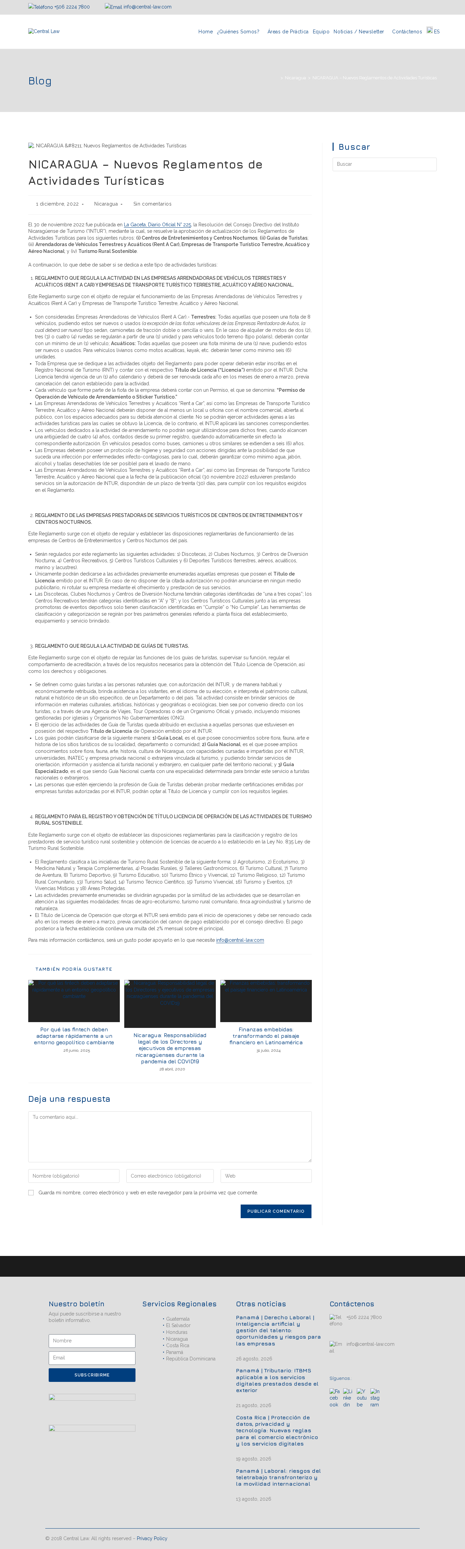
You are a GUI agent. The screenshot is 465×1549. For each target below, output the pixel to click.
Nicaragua (106, 204)
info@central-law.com (147, 7)
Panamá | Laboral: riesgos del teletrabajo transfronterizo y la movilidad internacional (278, 1477)
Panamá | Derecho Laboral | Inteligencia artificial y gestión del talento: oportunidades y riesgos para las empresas (278, 1330)
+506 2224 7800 (72, 7)
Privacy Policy (152, 1538)
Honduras (177, 1332)
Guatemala (178, 1319)
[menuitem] (433, 32)
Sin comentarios (152, 204)
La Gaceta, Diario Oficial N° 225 (157, 224)
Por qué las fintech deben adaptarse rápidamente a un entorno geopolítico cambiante (74, 1035)
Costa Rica (177, 1345)
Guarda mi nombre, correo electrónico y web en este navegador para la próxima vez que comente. (148, 1192)
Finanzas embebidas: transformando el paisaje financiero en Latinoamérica (266, 1035)
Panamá (174, 1352)
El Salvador (178, 1325)
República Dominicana (190, 1358)
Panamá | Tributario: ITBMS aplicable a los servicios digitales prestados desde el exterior (277, 1380)
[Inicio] (276, 77)
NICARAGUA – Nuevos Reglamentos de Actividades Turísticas (374, 77)
